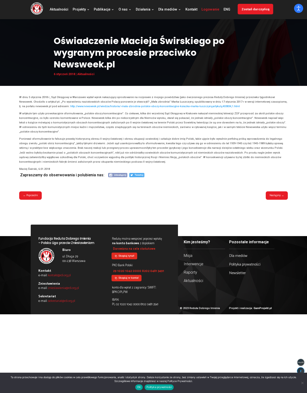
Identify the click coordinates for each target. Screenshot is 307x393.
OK (139, 387)
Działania (143, 9)
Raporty (190, 272)
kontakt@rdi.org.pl (59, 275)
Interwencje (193, 264)
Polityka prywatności (244, 264)
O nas (123, 9)
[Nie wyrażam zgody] (302, 383)
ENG (227, 9)
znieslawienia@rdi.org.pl (63, 288)
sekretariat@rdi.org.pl (61, 301)
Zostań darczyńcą (255, 9)
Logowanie (210, 9)
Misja (188, 255)
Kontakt (191, 9)
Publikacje (102, 9)
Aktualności (59, 9)
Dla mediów (167, 9)
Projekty (79, 9)
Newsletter (237, 273)
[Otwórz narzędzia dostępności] (298, 8)
